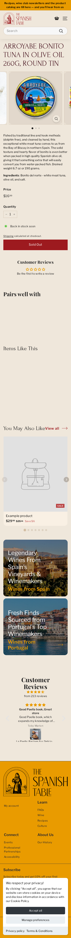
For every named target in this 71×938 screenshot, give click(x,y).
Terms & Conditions (39, 931)
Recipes (42, 820)
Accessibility (12, 856)
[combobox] (35, 31)
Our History (44, 842)
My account (11, 805)
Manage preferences (35, 920)
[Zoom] (56, 118)
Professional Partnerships (12, 849)
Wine (40, 815)
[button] (25, 530)
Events (8, 842)
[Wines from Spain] (35, 568)
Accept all (35, 910)
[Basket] (56, 18)
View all (52, 428)
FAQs (40, 809)
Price (7, 189)
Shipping (8, 236)
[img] (35, 692)
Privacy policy (15, 931)
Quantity (9, 206)
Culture (42, 825)
